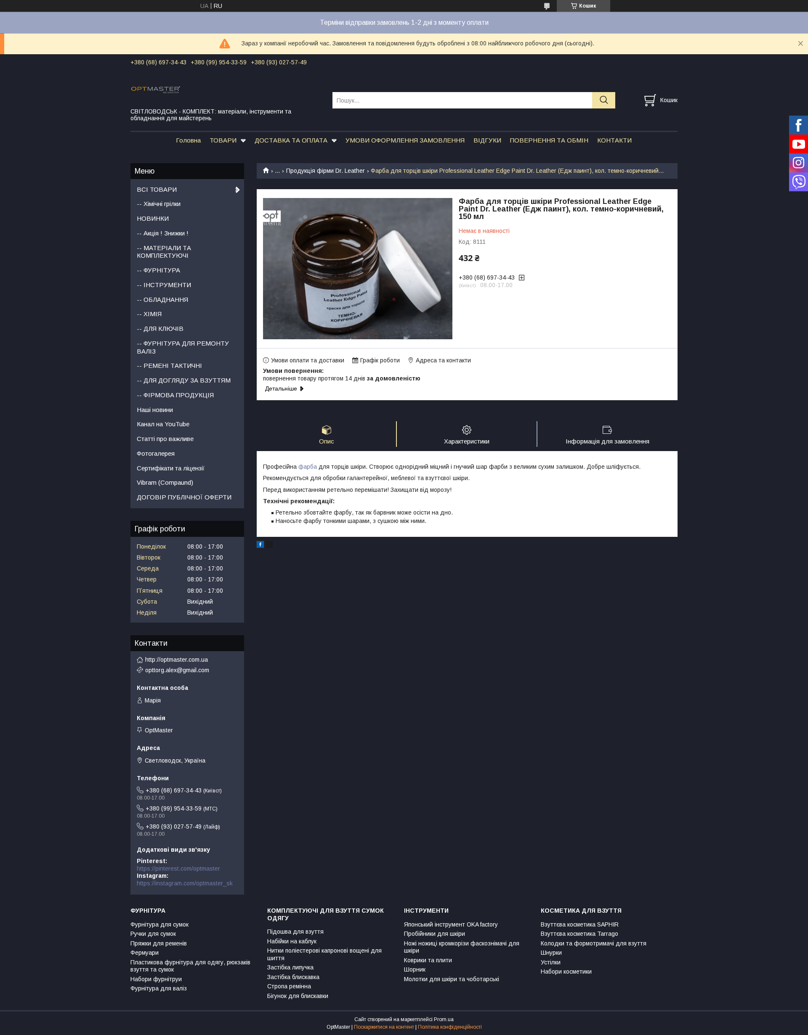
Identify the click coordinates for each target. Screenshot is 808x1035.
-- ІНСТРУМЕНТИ (164, 284)
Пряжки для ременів (158, 943)
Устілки (551, 962)
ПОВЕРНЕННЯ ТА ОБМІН (549, 140)
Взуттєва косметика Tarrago (579, 933)
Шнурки (551, 952)
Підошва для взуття (295, 931)
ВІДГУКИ (487, 140)
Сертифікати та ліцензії (171, 468)
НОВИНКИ (153, 218)
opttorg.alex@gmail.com (177, 670)
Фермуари (144, 952)
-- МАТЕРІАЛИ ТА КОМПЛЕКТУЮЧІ (164, 251)
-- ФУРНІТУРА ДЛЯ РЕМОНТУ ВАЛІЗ (183, 347)
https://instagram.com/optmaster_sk (185, 883)
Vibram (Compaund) (165, 482)
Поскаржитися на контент (384, 1027)
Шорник (414, 969)
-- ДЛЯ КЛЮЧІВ (160, 328)
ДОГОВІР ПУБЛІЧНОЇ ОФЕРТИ (184, 497)
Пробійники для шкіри (434, 933)
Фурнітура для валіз (158, 988)
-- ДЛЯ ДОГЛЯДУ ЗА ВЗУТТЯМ (184, 380)
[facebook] (260, 545)
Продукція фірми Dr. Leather (325, 170)
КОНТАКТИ (614, 140)
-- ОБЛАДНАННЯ (162, 299)
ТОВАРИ (223, 140)
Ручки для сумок (153, 933)
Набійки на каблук (291, 941)
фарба (307, 466)
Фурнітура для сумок (159, 924)
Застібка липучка (290, 967)
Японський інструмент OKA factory (451, 924)
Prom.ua (444, 1019)
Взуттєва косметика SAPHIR (580, 924)
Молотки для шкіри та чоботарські (451, 979)
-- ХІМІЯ (149, 313)
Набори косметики (566, 971)
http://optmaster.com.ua (176, 659)
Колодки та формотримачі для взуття (593, 943)
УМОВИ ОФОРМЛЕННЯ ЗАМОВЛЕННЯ (405, 140)
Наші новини (155, 409)
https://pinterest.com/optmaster (178, 868)
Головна (188, 140)
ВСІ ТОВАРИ (157, 189)
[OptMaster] (226, 89)
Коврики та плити (428, 960)
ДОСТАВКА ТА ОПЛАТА (291, 140)
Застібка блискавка (293, 977)
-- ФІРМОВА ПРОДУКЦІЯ (175, 395)
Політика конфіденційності (450, 1027)
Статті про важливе (165, 438)
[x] (269, 545)
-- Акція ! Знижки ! (163, 233)
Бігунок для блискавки (297, 996)
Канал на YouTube (163, 424)
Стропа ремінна (289, 986)
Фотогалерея (156, 453)
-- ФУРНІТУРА (158, 270)
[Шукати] (603, 100)
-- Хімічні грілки (159, 203)
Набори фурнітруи (156, 979)
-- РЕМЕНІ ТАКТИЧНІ (169, 365)
